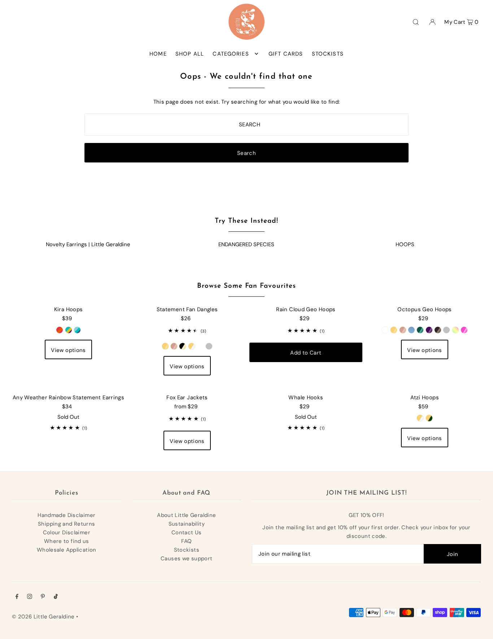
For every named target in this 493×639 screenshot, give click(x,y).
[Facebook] (17, 597)
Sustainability (187, 523)
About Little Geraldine (186, 515)
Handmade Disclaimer (66, 515)
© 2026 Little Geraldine (43, 616)
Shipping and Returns (66, 523)
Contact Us (186, 532)
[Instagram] (29, 597)
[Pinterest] (43, 597)
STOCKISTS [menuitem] (328, 53)
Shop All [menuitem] (189, 53)
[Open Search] (416, 21)
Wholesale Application (66, 549)
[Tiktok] (56, 597)
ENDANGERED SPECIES (246, 244)
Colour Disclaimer (66, 532)
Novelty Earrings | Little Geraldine (88, 244)
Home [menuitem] (158, 53)
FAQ (186, 541)
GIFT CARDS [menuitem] (286, 53)
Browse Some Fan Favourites (246, 286)
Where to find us (66, 541)
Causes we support (186, 558)
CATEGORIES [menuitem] (231, 53)
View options (68, 350)
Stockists (186, 549)
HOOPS (405, 244)
